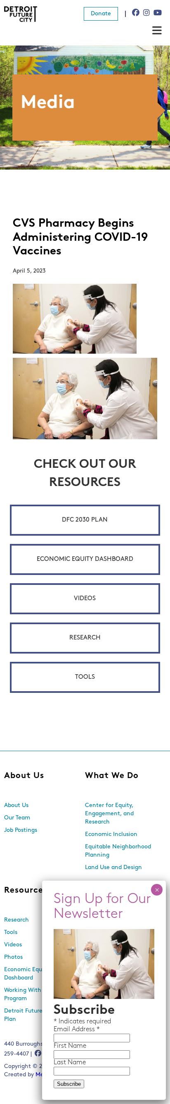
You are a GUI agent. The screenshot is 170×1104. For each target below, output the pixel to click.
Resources (25, 890)
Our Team (17, 818)
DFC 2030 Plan (85, 520)
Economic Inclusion (111, 834)
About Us (24, 776)
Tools (85, 677)
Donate (101, 14)
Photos (13, 957)
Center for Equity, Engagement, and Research (109, 813)
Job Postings (20, 830)
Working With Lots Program (29, 994)
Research (85, 638)
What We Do (112, 776)
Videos (85, 599)
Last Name (70, 1062)
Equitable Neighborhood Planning (118, 851)
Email (63, 1029)
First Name (70, 1046)
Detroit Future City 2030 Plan (37, 1015)
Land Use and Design (113, 868)
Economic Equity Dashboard (85, 559)
